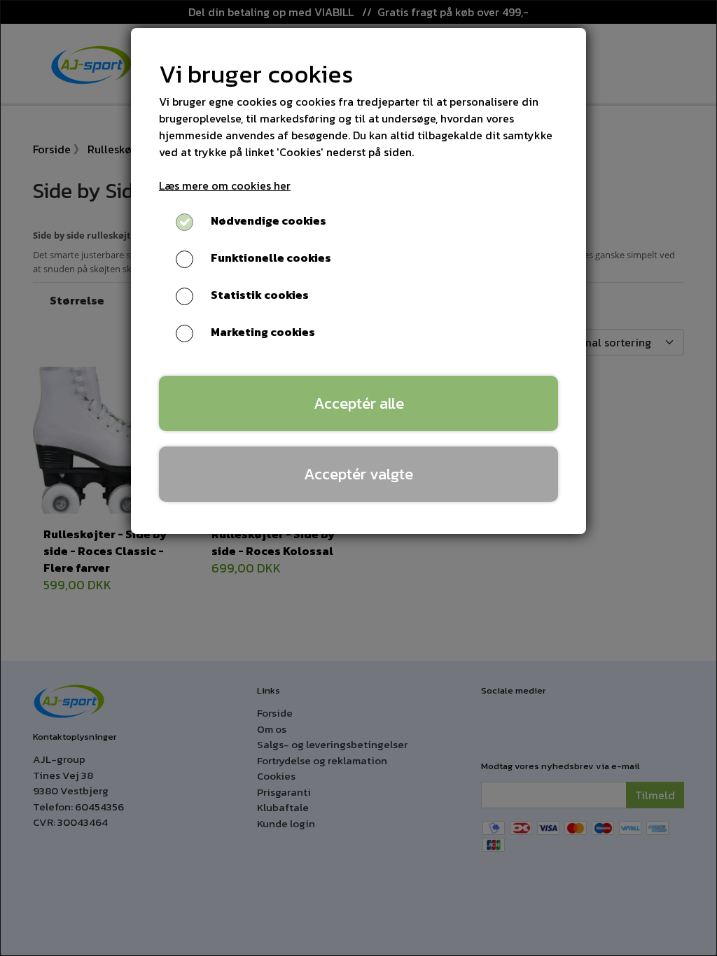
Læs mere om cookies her (225, 185)
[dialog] (358, 478)
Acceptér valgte (358, 474)
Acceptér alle (359, 403)
